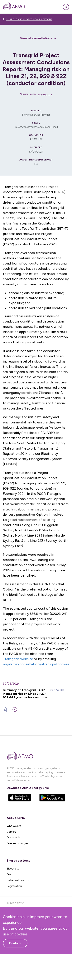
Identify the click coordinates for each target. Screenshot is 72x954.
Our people (13, 837)
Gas (9, 874)
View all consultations (36, 38)
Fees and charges (17, 843)
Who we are (14, 826)
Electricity (13, 868)
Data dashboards (18, 880)
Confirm (15, 943)
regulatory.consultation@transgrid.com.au (36, 664)
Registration (14, 886)
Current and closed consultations (29, 19)
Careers (11, 831)
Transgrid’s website (18, 659)
